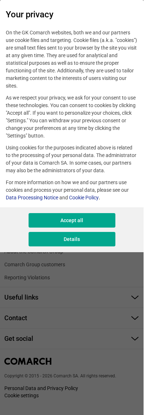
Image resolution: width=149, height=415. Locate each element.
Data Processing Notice (32, 197)
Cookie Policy (84, 197)
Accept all (71, 220)
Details (72, 239)
